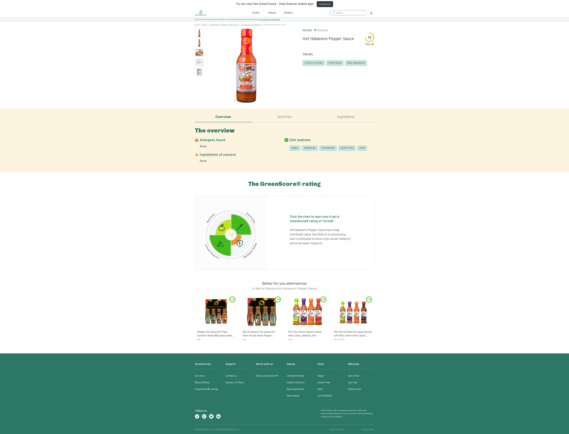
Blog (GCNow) (202, 382)
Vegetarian (309, 148)
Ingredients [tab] (346, 117)
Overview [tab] (223, 117)
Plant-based (335, 63)
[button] (348, 13)
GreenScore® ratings (206, 389)
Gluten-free (323, 382)
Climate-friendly (314, 63)
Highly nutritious (296, 382)
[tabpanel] (284, 144)
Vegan (295, 148)
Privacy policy (368, 429)
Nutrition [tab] (285, 117)
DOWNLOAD (325, 4)
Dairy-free (353, 376)
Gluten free (347, 148)
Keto (362, 148)
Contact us (231, 376)
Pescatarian (328, 148)
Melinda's (307, 30)
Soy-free (352, 382)
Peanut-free (354, 389)
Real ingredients (356, 63)
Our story (200, 376)
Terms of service (337, 429)
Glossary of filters (235, 382)
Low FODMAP (324, 396)
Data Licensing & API (267, 376)
